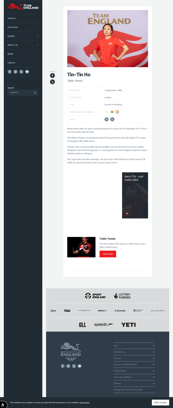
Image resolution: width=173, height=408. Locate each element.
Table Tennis (108, 254)
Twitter (21, 72)
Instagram (15, 72)
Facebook (10, 72)
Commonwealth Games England (23, 7)
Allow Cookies (160, 402)
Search (11, 88)
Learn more (85, 402)
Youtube (27, 72)
